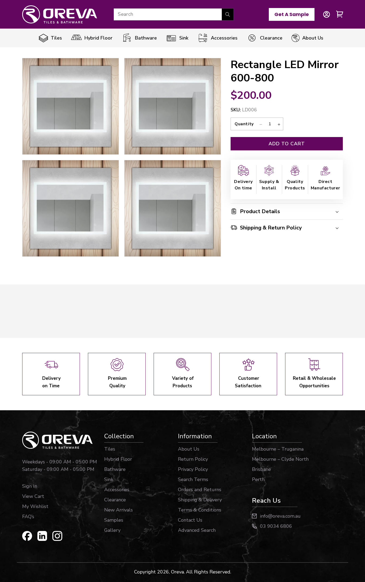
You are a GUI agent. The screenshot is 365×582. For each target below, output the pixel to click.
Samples (113, 520)
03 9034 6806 (276, 526)
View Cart (33, 496)
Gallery (112, 530)
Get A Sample (291, 14)
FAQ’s (28, 516)
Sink (108, 479)
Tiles (109, 449)
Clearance (115, 500)
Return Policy (193, 459)
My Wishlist (35, 506)
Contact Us (190, 520)
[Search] (228, 14)
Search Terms (193, 479)
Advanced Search (197, 530)
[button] (340, 14)
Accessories (116, 489)
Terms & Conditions (199, 510)
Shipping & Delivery (200, 500)
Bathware (115, 469)
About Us (188, 449)
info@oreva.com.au (280, 516)
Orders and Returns (199, 489)
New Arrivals (118, 510)
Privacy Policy (193, 469)
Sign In (29, 486)
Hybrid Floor (118, 459)
